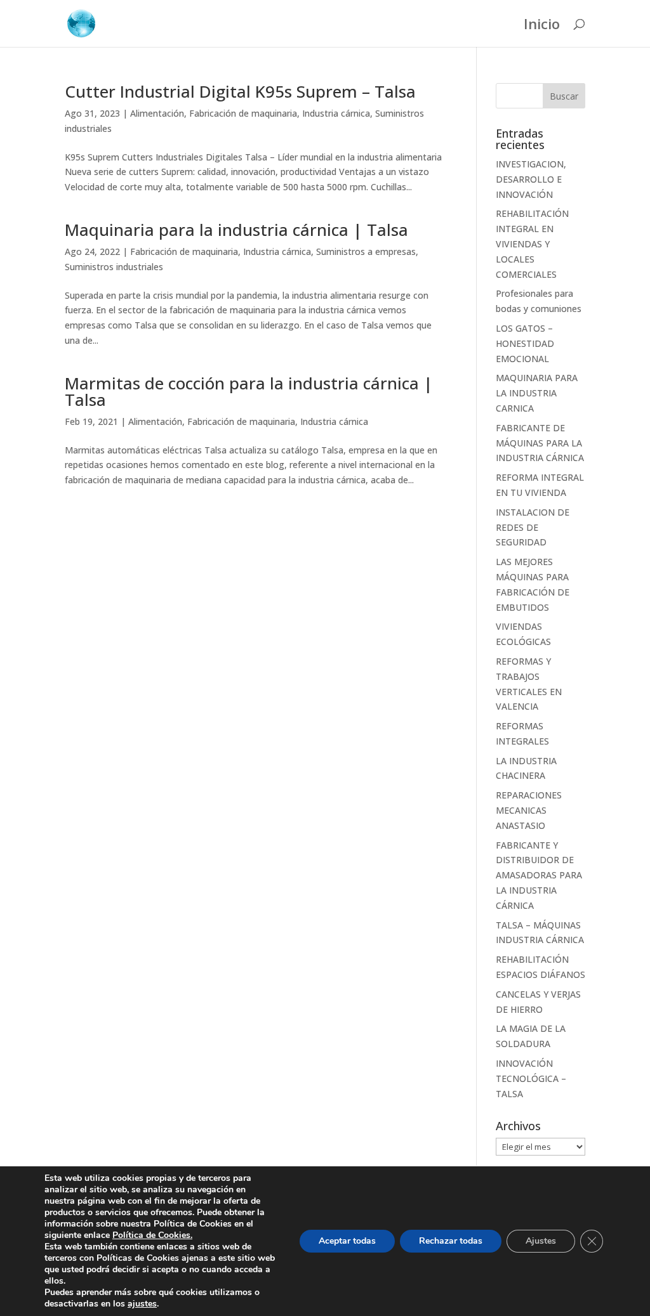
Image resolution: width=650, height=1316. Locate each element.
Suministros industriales (114, 267)
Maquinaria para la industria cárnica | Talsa (236, 229)
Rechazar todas (450, 1241)
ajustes (142, 1304)
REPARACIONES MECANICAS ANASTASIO (529, 810)
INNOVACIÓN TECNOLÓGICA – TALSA (531, 1078)
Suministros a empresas (366, 251)
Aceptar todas (347, 1241)
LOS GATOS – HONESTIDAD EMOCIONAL (525, 343)
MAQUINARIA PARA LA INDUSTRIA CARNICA (537, 393)
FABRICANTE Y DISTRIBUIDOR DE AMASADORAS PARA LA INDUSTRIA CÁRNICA (539, 875)
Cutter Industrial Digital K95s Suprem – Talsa (240, 91)
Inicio (542, 26)
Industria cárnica (336, 113)
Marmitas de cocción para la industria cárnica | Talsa (249, 391)
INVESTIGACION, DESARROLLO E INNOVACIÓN (531, 179)
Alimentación (157, 113)
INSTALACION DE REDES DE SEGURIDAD (532, 527)
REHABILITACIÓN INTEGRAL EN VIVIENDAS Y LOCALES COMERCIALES (532, 243)
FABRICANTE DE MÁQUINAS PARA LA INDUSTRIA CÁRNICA (540, 443)
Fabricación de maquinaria (243, 113)
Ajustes (541, 1241)
